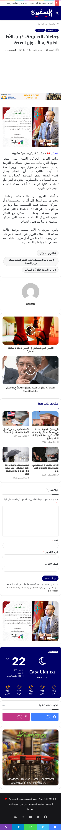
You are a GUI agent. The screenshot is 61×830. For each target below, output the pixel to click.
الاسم (55, 540)
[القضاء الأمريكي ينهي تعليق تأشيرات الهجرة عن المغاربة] (16, 418)
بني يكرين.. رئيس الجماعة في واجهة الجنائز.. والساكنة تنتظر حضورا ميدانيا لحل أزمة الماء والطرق (45, 433)
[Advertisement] (30, 72)
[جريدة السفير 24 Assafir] (41, 13)
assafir (52, 50)
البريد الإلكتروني (50, 552)
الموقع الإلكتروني (51, 564)
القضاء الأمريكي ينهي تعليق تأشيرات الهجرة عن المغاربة (16, 430)
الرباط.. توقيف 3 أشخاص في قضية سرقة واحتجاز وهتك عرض (26, 3)
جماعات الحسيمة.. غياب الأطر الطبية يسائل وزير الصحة (30, 261)
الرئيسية (53, 24)
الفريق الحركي (46, 253)
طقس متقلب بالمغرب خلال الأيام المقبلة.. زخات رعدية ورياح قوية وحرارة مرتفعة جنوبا (16, 469)
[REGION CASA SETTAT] (30, 127)
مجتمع (40, 30)
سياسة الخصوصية (36, 804)
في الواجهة (42, 24)
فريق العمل (13, 804)
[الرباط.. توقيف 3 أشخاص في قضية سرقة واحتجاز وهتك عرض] (45, 454)
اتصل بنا (30, 809)
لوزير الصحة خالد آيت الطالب (39, 269)
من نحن (23, 804)
